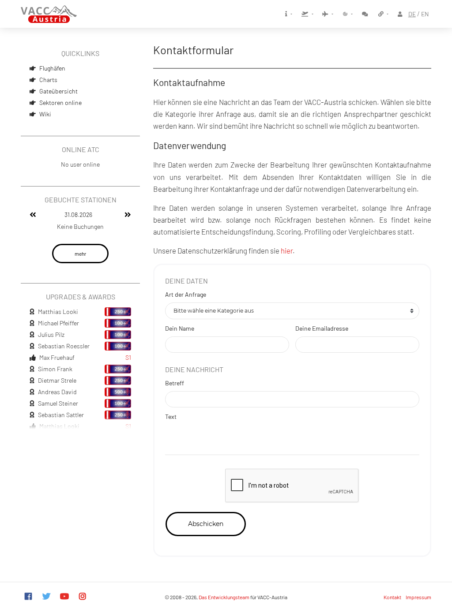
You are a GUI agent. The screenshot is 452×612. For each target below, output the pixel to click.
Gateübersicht (58, 91)
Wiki (45, 114)
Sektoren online (60, 102)
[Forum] (365, 14)
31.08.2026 (78, 214)
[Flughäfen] (307, 14)
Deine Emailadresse (321, 328)
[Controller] (347, 14)
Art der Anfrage (185, 294)
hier (287, 250)
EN (425, 14)
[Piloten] (328, 14)
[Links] (384, 14)
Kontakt (392, 597)
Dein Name (179, 328)
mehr (80, 253)
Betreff (174, 383)
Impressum (418, 597)
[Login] (401, 14)
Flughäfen (52, 68)
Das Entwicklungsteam (224, 597)
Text (171, 416)
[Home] (49, 13)
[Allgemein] (288, 14)
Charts (48, 79)
